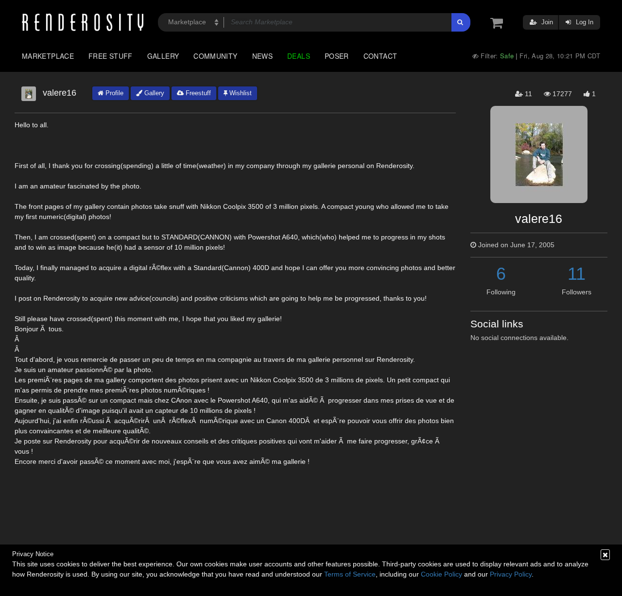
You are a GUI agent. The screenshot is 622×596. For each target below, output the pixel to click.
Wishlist (239, 93)
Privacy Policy (511, 574)
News (262, 56)
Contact (380, 56)
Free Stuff (110, 56)
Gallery (163, 56)
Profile (113, 93)
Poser (337, 56)
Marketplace (48, 56)
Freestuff (197, 93)
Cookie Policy (441, 574)
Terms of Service (350, 574)
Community (215, 56)
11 (577, 274)
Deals (298, 56)
